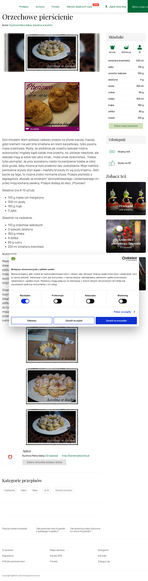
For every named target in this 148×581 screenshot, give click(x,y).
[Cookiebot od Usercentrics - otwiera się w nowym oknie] (124, 259)
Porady (54, 561)
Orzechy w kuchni (64, 490)
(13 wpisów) (52, 455)
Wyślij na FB (124, 163)
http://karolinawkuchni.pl (75, 455)
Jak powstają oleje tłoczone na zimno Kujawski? (85, 530)
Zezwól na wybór (74, 320)
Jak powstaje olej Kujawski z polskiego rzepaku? (50, 530)
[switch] (58, 301)
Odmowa (31, 320)
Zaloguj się (104, 561)
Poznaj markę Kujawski (14, 528)
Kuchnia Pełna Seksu (21, 25)
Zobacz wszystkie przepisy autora (44, 462)
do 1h (46, 490)
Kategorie (103, 550)
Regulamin (8, 555)
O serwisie (7, 550)
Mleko (35, 490)
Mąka (23, 490)
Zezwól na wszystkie (116, 320)
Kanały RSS (56, 555)
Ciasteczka (9, 490)
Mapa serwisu (57, 550)
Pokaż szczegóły (122, 312)
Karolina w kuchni (42, 25)
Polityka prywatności (13, 561)
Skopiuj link (124, 151)
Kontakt (102, 555)
